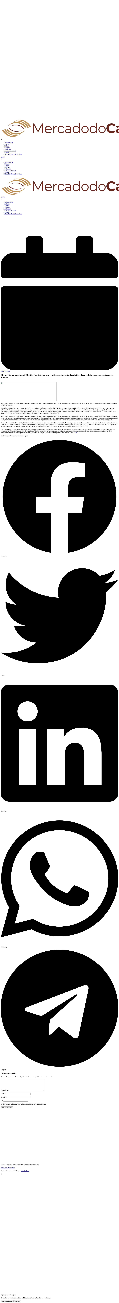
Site (2, 1100)
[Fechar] (1, 1174)
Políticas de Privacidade (8, 1168)
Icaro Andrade (25, 1171)
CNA (75, 432)
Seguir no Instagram (6, 1301)
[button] (59, 497)
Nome (3, 1093)
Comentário (5, 1090)
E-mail (3, 1097)
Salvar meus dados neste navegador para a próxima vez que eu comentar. (24, 1104)
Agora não (17, 1301)
